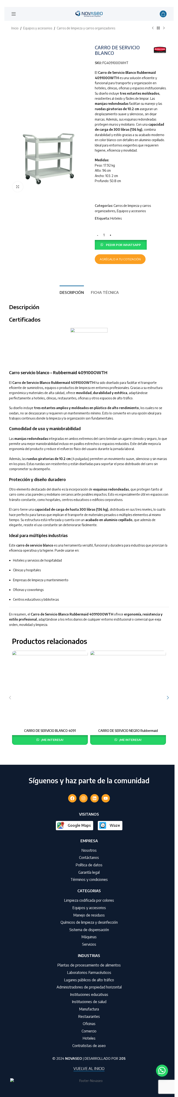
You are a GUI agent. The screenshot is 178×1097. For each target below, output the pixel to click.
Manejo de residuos (89, 915)
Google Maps (79, 825)
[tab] (72, 292)
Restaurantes (89, 1016)
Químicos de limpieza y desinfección (89, 922)
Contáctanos (89, 857)
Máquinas (89, 937)
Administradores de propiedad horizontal (89, 987)
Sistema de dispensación (89, 929)
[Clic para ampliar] (18, 187)
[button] (121, 244)
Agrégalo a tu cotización (120, 259)
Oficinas (89, 1023)
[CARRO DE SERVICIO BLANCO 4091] (50, 688)
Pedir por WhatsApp (123, 245)
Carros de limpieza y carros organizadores (86, 28)
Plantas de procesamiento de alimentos (89, 965)
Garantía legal (89, 872)
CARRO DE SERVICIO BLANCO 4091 (50, 731)
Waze (115, 825)
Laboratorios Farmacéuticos (89, 972)
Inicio (15, 28)
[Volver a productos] (158, 28)
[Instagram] (83, 798)
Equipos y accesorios (37, 28)
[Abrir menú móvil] (13, 14)
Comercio (89, 1031)
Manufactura (89, 1009)
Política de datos (89, 865)
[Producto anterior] (153, 28)
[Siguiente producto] (164, 28)
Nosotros (89, 850)
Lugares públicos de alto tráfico (89, 980)
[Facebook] (72, 798)
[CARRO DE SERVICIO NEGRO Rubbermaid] (128, 688)
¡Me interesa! (52, 740)
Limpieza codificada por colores (89, 900)
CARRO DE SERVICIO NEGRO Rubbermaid (128, 731)
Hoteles (116, 218)
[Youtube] (106, 798)
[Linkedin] (94, 798)
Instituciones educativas (89, 994)
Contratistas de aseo (89, 1045)
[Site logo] (89, 14)
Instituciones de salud (89, 1001)
